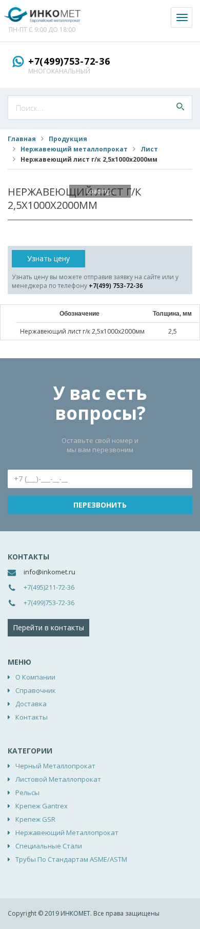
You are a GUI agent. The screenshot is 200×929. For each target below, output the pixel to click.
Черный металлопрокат (55, 765)
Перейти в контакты (48, 627)
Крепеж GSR (35, 819)
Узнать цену (48, 258)
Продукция (68, 138)
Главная (22, 138)
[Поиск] (180, 107)
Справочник (35, 690)
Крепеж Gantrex (41, 805)
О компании (35, 677)
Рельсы (27, 792)
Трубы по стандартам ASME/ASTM (71, 859)
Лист (149, 149)
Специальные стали (48, 845)
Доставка (31, 703)
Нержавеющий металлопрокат (74, 149)
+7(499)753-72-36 (69, 61)
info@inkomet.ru (49, 571)
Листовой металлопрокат (58, 779)
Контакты (31, 717)
